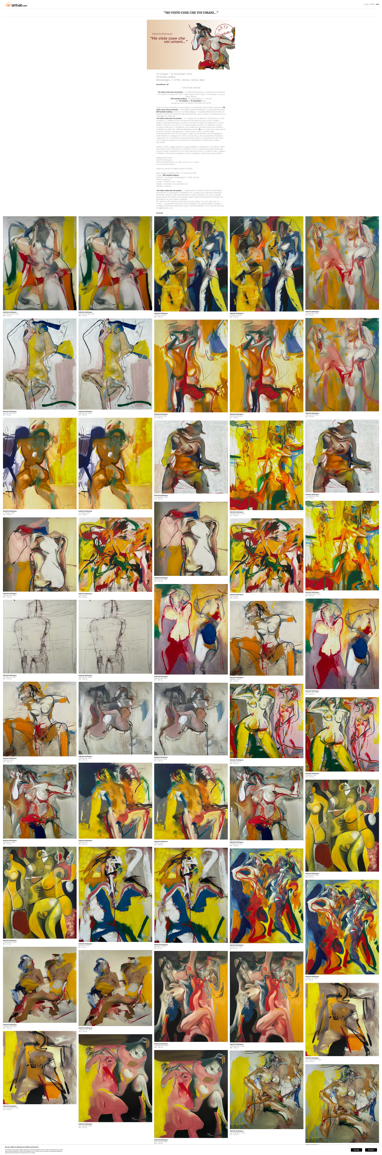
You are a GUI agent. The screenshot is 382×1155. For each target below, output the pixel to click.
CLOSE (366, 4)
